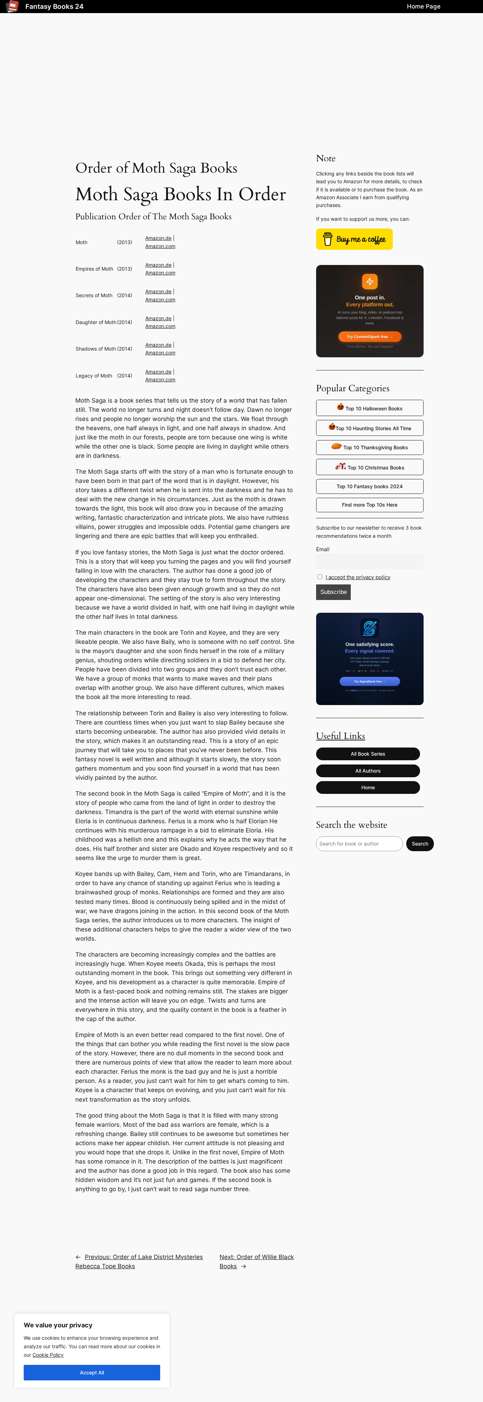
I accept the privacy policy (358, 577)
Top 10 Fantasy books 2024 (370, 486)
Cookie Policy (48, 1355)
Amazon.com (160, 246)
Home (368, 787)
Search (420, 844)
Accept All (92, 1372)
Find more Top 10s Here (369, 505)
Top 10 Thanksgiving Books (375, 447)
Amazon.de (158, 238)
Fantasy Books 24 (54, 6)
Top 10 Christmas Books (375, 468)
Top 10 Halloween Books (373, 408)
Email (323, 549)
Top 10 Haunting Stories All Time (373, 428)
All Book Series (368, 754)
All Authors (368, 771)
